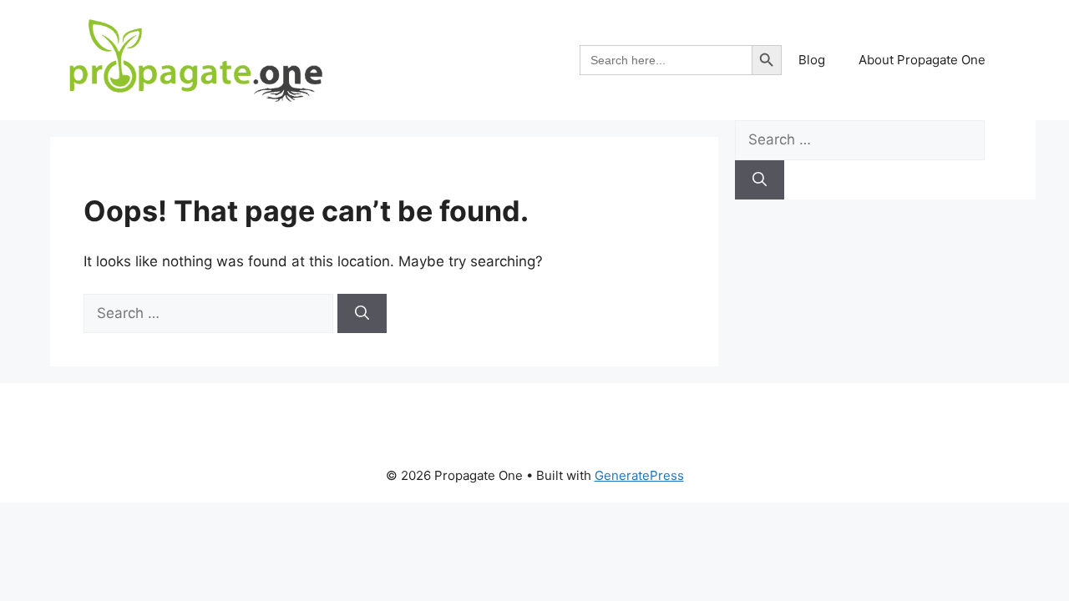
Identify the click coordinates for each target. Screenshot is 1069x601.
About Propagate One (922, 60)
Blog (811, 60)
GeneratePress (639, 475)
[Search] (362, 314)
